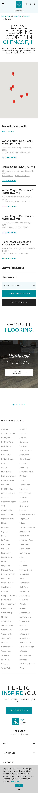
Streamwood (25, 621)
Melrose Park (7, 570)
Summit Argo (7, 625)
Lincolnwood (6, 557)
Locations (17, 16)
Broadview (5, 455)
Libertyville (5, 553)
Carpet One (5, 16)
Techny (23, 625)
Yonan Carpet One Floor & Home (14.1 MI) (17, 142)
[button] (26, 4)
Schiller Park (25, 613)
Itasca (4, 536)
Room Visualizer (17, 710)
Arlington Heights (8, 433)
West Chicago (26, 643)
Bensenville (6, 446)
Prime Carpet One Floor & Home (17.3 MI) (17, 217)
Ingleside (5, 532)
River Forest (25, 596)
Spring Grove (25, 617)
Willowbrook (25, 655)
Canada (25, 734)
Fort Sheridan (7, 489)
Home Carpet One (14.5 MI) (18, 166)
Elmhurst (24, 476)
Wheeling (5, 655)
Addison (4, 429)
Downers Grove (26, 472)
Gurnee (23, 510)
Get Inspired (9, 753)
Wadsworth (6, 634)
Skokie (4, 617)
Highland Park (7, 519)
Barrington (5, 438)
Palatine (4, 591)
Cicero (4, 468)
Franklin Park (25, 493)
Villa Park (24, 630)
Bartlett (23, 438)
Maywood (5, 566)
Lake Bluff (5, 544)
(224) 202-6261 (8, 152)
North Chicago (7, 583)
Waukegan (24, 638)
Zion (22, 668)
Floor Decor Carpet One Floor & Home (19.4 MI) (16, 243)
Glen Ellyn (5, 497)
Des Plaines (6, 472)
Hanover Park (7, 515)
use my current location (19, 294)
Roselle (23, 604)
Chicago (23, 463)
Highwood (24, 519)
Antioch (23, 429)
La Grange (5, 540)
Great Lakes (6, 510)
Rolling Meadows (8, 604)
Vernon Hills (6, 630)
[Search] (34, 285)
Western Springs (27, 647)
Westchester (6, 647)
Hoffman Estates (27, 527)
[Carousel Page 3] (19, 404)
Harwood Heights (27, 515)
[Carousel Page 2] (16, 404)
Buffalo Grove (7, 459)
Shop (5, 744)
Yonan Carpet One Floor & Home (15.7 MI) (17, 191)
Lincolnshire (25, 553)
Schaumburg (6, 613)
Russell (23, 608)
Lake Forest (25, 544)
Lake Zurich (25, 549)
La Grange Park (26, 540)
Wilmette (5, 660)
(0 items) (34, 4)
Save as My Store (9, 157)
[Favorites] (30, 4)
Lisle (22, 557)
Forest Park (25, 485)
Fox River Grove (8, 493)
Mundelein (24, 574)
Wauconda (6, 638)
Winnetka (5, 664)
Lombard (5, 561)
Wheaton (24, 651)
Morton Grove (26, 570)
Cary (3, 463)
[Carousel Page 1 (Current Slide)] (13, 405)
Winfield (23, 660)
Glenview (24, 502)
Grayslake (24, 506)
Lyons (22, 561)
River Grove (6, 600)
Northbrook (25, 583)
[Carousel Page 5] (24, 404)
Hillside (4, 523)
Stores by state (17, 302)
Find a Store (19, 11)
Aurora (23, 433)
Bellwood (24, 442)
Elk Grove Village (8, 476)
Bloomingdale (26, 451)
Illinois (26, 16)
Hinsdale (5, 527)
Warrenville (24, 634)
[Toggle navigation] (3, 4)
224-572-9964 (7, 227)
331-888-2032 (7, 202)
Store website (23, 152)
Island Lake (25, 532)
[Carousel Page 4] (22, 404)
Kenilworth (24, 536)
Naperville (5, 579)
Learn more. (15, 781)
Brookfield (24, 455)
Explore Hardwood (17, 372)
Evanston (5, 485)
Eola (22, 480)
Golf (3, 506)
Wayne (4, 643)
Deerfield (24, 468)
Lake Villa (5, 549)
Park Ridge (24, 591)
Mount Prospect (8, 574)
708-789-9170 (7, 176)
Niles (22, 579)
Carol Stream (25, 459)
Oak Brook (6, 587)
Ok (19, 785)
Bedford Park (7, 442)
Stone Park (6, 621)
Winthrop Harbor (27, 664)
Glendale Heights (8, 502)
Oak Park (24, 587)
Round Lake (6, 608)
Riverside (24, 600)
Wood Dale (6, 668)
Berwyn (4, 451)
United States (15, 734)
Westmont (6, 651)
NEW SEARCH (8, 131)
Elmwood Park (7, 480)
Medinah (23, 566)
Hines (22, 523)
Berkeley (23, 446)
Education (8, 762)
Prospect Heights (8, 596)
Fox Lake (24, 489)
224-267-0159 (7, 253)
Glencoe (23, 497)
